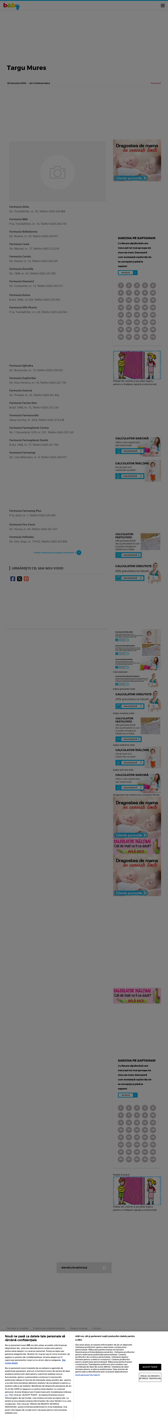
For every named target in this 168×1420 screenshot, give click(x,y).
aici (6, 1395)
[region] (84, 1375)
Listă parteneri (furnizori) (87, 1375)
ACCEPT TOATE (150, 1367)
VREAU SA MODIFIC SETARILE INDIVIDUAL (150, 1377)
